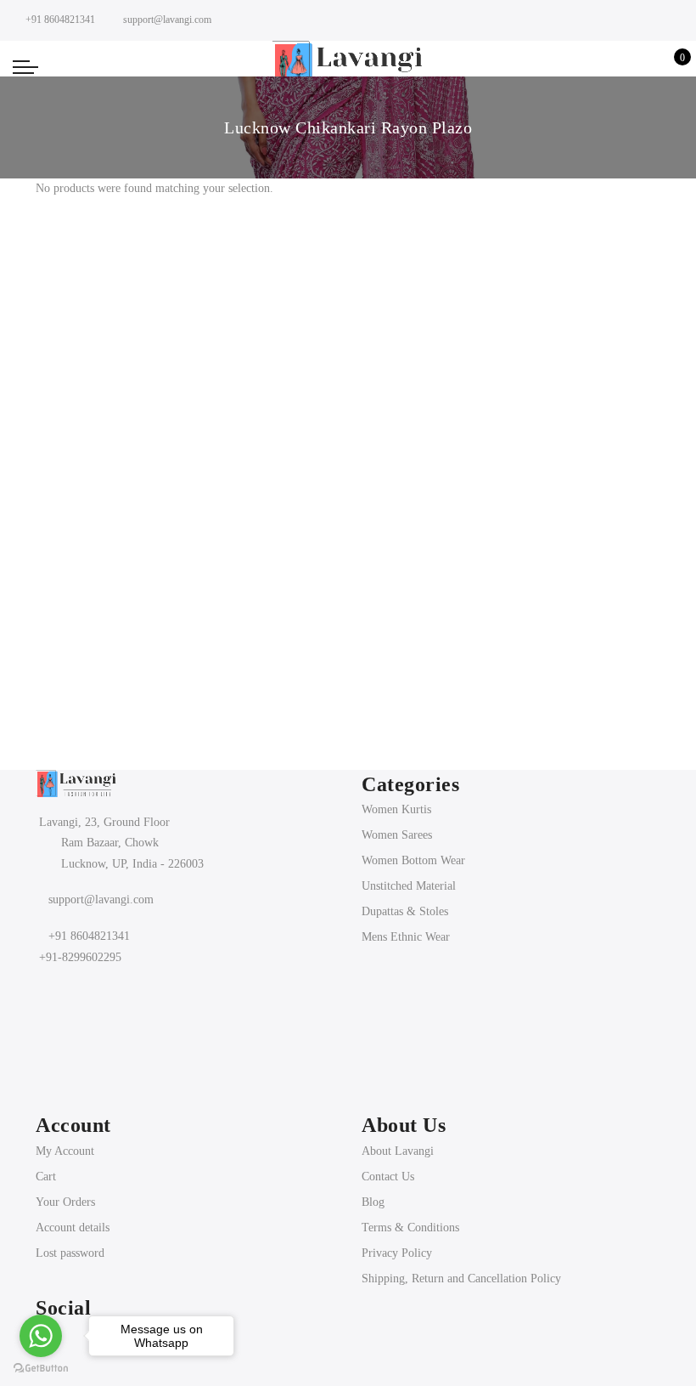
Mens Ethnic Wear (406, 937)
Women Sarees (397, 835)
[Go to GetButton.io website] (41, 1368)
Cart (46, 1176)
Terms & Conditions (410, 1227)
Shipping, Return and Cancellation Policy (461, 1278)
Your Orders (65, 1202)
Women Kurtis (396, 809)
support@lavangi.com (101, 899)
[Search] (591, 66)
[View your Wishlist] (644, 66)
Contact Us (388, 1176)
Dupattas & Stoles (405, 911)
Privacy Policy (397, 1253)
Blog (373, 1202)
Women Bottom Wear (413, 860)
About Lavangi (398, 1151)
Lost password (70, 1253)
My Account (65, 1151)
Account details (72, 1227)
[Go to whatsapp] (41, 1336)
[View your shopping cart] (670, 66)
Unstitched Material (409, 886)
